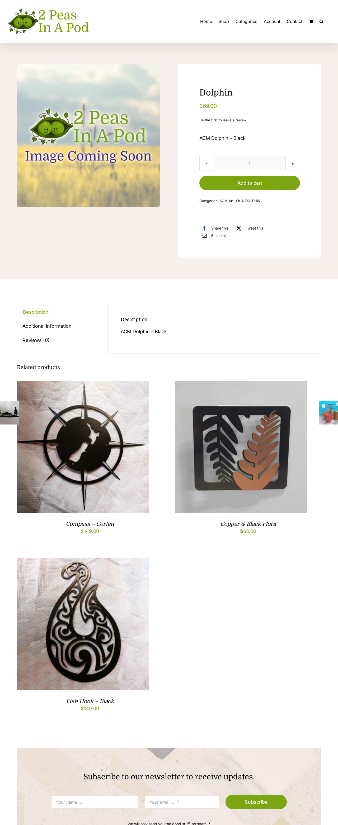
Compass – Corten (90, 524)
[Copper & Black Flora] (241, 385)
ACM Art (226, 201)
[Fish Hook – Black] (83, 562)
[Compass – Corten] (83, 385)
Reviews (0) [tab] (36, 340)
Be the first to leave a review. (223, 120)
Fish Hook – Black (90, 701)
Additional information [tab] (47, 326)
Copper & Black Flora (248, 524)
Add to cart (249, 183)
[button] (321, 21)
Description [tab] (36, 312)
